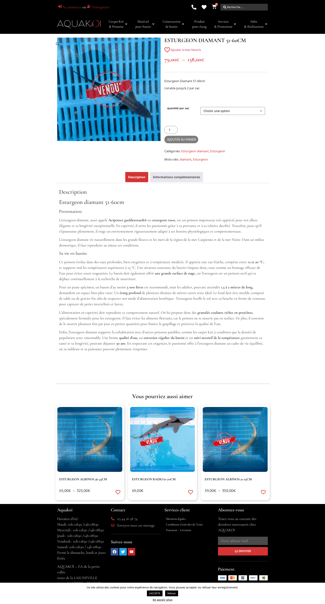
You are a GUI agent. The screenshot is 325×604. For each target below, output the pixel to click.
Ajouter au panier (181, 139)
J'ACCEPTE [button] (154, 593)
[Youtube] (131, 551)
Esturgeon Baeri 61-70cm (153, 479)
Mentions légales (175, 519)
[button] (118, 24)
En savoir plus (162, 600)
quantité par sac (178, 108)
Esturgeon (217, 151)
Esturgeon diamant (195, 151)
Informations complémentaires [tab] (176, 177)
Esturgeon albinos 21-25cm (228, 479)
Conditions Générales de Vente (184, 524)
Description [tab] (136, 177)
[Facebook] (114, 551)
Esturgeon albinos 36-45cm (83, 479)
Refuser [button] (171, 593)
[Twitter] (123, 551)
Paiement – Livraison (178, 530)
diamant (185, 159)
